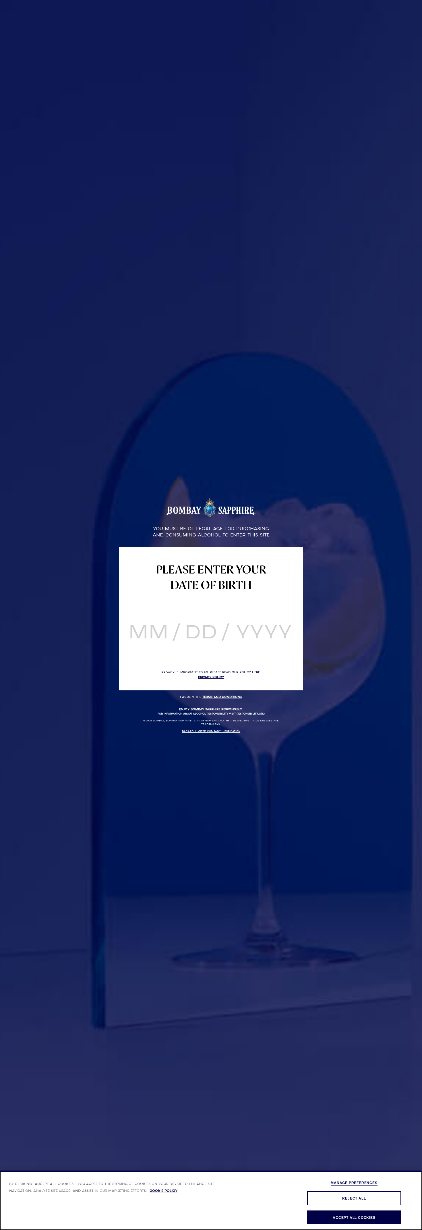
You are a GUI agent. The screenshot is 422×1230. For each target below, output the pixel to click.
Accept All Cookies (354, 1218)
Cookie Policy (163, 1190)
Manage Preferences (354, 1183)
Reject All (354, 1198)
